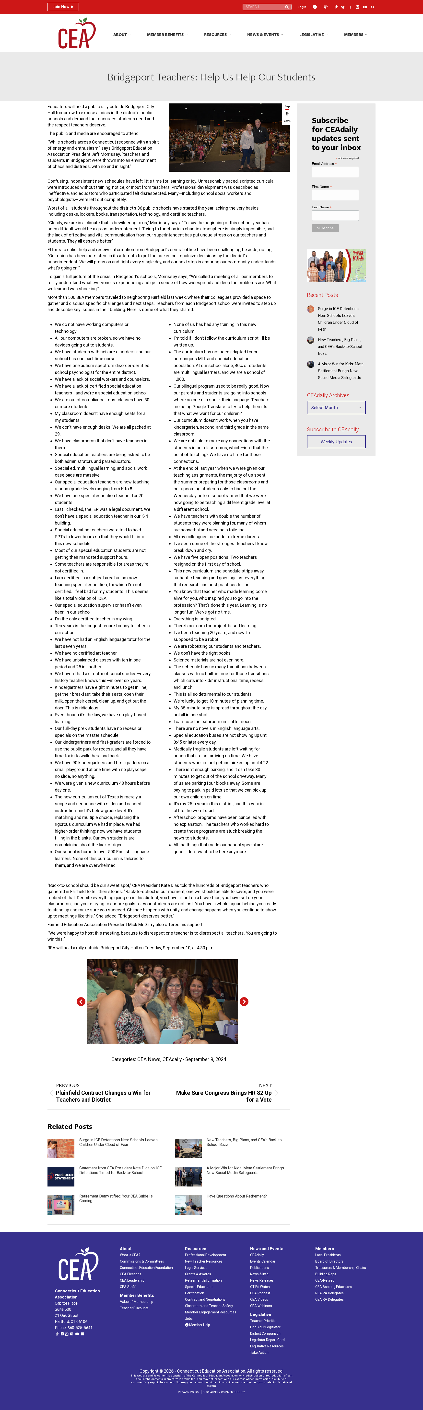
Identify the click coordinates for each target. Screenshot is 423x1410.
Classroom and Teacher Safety (209, 1306)
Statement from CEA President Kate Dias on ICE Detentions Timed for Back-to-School (120, 1170)
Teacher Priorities (263, 1321)
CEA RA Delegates (329, 1299)
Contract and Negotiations (205, 1299)
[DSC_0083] (162, 1001)
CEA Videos (259, 1299)
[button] (81, 1001)
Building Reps (325, 1274)
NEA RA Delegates (329, 1293)
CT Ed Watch (260, 1287)
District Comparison (265, 1333)
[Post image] (60, 1148)
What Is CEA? (130, 1255)
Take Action (259, 1352)
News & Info (259, 1274)
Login (302, 7)
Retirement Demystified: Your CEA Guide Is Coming (116, 1198)
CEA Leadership (132, 1280)
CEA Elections (130, 1274)
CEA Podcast (260, 1293)
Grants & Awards (198, 1274)
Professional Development (205, 1255)
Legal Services (196, 1268)
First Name (322, 186)
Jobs (189, 1318)
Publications (259, 1268)
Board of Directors (329, 1261)
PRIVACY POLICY (189, 1392)
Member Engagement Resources (210, 1312)
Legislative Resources (267, 1346)
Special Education (198, 1287)
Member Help (199, 1325)
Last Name (322, 207)
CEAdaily (172, 1059)
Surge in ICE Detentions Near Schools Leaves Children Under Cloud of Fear (118, 1142)
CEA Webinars (261, 1306)
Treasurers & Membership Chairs (340, 1268)
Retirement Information (203, 1280)
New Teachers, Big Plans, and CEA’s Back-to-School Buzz (245, 1142)
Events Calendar (262, 1261)
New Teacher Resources (204, 1261)
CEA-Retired (324, 1280)
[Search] (287, 7)
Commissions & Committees (142, 1261)
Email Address (324, 163)
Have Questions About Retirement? (237, 1196)
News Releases (262, 1280)
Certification (194, 1293)
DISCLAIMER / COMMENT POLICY (224, 1392)
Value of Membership (136, 1302)
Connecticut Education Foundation (146, 1268)
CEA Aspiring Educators (333, 1287)
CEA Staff (128, 1287)
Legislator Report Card (267, 1340)
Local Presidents (328, 1255)
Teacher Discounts (134, 1308)
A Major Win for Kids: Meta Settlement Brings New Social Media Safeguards (245, 1170)
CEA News (148, 1059)
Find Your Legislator (265, 1327)
